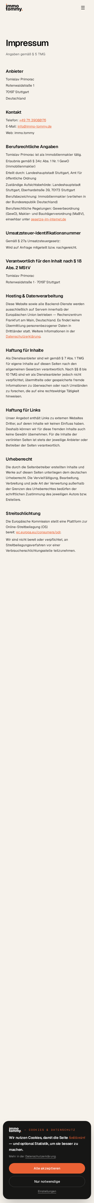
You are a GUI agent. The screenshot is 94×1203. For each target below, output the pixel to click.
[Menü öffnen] (83, 7)
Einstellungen (47, 1191)
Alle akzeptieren (47, 1168)
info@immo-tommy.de (35, 126)
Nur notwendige (47, 1181)
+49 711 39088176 (32, 120)
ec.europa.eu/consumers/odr (38, 532)
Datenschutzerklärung (23, 336)
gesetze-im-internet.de (48, 219)
